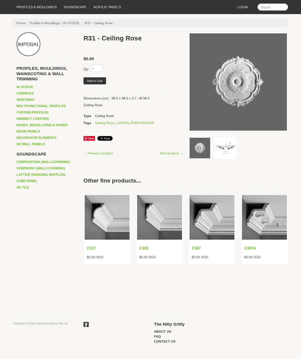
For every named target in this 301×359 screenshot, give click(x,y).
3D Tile (22, 187)
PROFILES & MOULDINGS (36, 7)
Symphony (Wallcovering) (40, 168)
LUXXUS (122, 123)
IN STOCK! (24, 87)
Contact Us (164, 341)
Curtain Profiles (32, 112)
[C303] (159, 217)
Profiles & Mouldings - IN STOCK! (54, 23)
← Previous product (98, 153)
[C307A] (264, 217)
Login (243, 7)
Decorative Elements (36, 138)
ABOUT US (162, 331)
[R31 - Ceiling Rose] (225, 148)
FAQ (157, 336)
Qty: (86, 69)
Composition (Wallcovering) (43, 162)
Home (20, 23)
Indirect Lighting (32, 119)
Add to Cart (95, 80)
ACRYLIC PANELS (107, 7)
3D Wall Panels (30, 144)
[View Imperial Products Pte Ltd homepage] (46, 44)
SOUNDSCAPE (75, 7)
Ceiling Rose (104, 123)
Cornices (25, 93)
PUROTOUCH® (142, 123)
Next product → (171, 153)
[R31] (238, 82)
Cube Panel (26, 181)
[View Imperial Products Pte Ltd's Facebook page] (86, 325)
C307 (196, 248)
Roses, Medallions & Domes (42, 125)
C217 (91, 248)
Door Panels (28, 131)
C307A (250, 248)
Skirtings (25, 99)
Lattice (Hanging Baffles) (40, 174)
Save (91, 138)
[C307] (212, 217)
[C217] (107, 217)
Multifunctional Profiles (41, 106)
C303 (143, 248)
